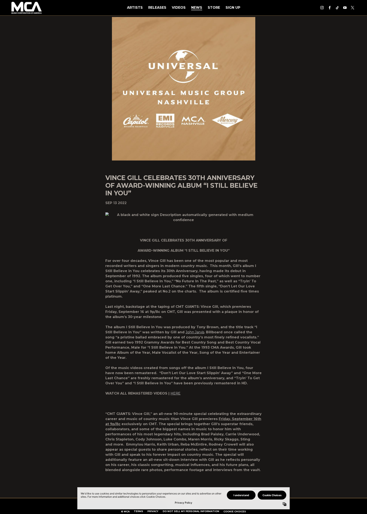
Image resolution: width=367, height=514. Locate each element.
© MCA (125, 511)
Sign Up (233, 8)
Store (214, 8)
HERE (176, 393)
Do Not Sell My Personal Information (191, 511)
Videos (179, 8)
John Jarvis (195, 332)
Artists (135, 8)
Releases (157, 8)
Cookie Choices (234, 511)
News (196, 8)
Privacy (152, 511)
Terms (138, 511)
